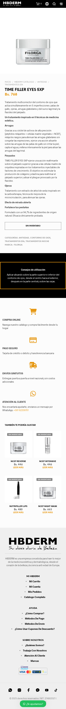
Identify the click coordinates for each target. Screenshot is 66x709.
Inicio (8, 82)
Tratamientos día (14, 85)
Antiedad (42, 82)
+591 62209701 (21, 410)
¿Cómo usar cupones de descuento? (35, 628)
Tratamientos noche (37, 241)
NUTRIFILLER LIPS (18, 506)
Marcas (35, 660)
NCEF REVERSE (18, 461)
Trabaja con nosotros (35, 650)
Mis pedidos (34, 591)
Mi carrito (34, 581)
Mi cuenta (34, 586)
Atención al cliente (34, 655)
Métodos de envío (35, 623)
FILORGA (18, 245)
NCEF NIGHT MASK (47, 506)
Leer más (18, 468)
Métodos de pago (34, 618)
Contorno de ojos (40, 238)
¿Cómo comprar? (34, 613)
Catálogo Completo (34, 597)
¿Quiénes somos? (34, 645)
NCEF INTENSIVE (47, 461)
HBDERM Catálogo (24, 82)
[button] (39, 3)
